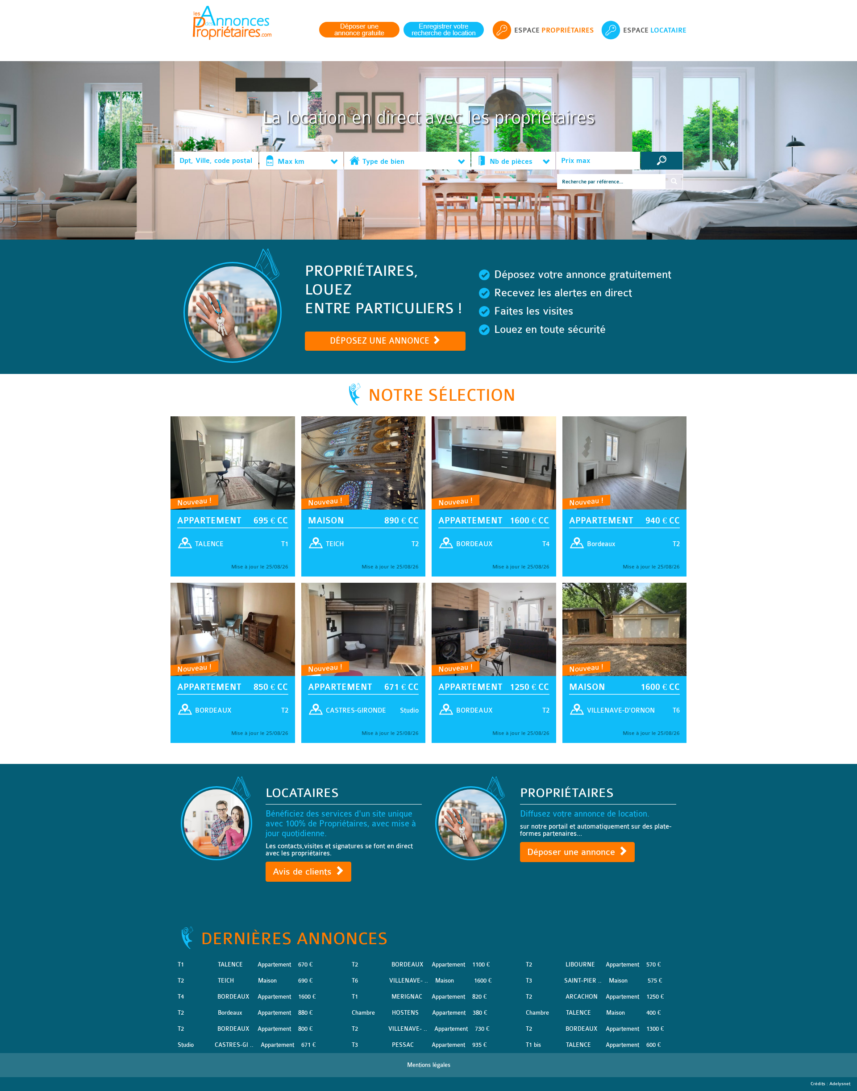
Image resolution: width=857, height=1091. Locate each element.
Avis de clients (303, 872)
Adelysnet (839, 1084)
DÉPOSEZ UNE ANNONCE (381, 341)
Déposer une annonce (572, 852)
